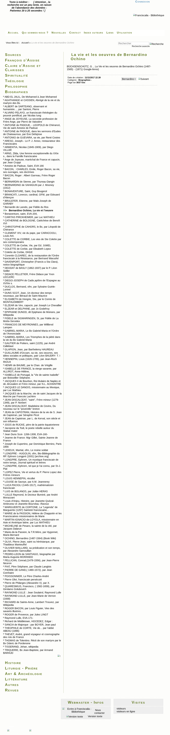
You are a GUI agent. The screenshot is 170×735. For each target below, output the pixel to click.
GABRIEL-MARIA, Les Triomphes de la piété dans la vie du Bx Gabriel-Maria (31, 338)
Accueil (25, 42)
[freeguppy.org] (12, 730)
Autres (12, 685)
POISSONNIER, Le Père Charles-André (27, 576)
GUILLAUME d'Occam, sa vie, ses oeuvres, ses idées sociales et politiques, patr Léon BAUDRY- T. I (31, 354)
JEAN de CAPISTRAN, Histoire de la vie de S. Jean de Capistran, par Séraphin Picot (32, 413)
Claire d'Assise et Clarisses (23, 68)
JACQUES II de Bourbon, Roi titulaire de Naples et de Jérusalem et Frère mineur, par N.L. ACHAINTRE (32, 382)
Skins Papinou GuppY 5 (13, 733)
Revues (12, 690)
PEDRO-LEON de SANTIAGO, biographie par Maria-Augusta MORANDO (29, 555)
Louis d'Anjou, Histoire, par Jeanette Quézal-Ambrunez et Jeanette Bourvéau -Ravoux (28, 502)
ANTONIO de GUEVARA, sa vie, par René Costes (32, 137)
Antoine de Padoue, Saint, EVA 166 (24, 165)
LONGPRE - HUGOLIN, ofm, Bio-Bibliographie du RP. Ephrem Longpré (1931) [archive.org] (31, 455)
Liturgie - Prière (21, 668)
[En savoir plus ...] (34, 730)
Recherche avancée (141, 46)
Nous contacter (99, 711)
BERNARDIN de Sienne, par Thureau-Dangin (30, 181)
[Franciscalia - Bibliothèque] (148, 15)
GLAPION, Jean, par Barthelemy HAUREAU (29, 349)
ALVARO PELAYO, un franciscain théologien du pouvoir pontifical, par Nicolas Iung (30, 114)
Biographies (16, 92)
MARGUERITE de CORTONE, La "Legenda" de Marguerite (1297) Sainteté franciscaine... (30, 508)
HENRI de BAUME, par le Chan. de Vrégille (29, 365)
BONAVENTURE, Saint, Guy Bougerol (26, 191)
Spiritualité (16, 75)
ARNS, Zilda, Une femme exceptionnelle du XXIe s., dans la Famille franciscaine (30, 155)
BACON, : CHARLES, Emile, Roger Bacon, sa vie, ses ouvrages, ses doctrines (31, 170)
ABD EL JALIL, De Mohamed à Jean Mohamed (31, 96)
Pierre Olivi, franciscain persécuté (23, 579)
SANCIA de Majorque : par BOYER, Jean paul (30, 624)
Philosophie (16, 86)
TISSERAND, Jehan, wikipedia (21, 646)
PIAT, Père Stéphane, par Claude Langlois (28, 566)
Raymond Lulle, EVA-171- (19, 618)
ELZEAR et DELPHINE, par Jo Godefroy (27, 308)
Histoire (13, 663)
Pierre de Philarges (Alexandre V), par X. (27, 583)
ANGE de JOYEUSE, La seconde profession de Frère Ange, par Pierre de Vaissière (30, 120)
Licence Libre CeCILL (28, 733)
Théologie (14, 81)
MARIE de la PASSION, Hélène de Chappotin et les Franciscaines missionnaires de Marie (32, 515)
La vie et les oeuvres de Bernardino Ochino (109, 57)
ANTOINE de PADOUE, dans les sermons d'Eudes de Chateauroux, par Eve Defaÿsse (32, 133)
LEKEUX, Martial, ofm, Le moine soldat (26, 450)
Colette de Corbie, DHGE (19, 252)
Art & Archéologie (23, 674)
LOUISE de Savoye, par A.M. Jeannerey (27, 481)
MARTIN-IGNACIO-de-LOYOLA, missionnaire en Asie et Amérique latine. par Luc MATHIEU (31, 521)
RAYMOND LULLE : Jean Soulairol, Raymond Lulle (33, 592)
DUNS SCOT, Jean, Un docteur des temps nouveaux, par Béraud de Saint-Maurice (27, 294)
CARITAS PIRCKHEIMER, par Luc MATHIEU (30, 217)
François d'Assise (22, 60)
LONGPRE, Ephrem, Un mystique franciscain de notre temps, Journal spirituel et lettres (30, 461)
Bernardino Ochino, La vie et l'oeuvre (31, 210)
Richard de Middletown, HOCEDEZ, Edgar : (29, 621)
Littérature (16, 679)
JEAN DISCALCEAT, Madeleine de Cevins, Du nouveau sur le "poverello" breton (29, 407)
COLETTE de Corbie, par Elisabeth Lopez (28, 248)
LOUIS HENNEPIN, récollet (20, 478)
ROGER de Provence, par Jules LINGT (26, 614)
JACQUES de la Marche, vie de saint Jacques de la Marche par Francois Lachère (32, 395)
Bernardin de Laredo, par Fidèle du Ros (26, 207)
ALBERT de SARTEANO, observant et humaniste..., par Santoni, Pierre (25, 108)
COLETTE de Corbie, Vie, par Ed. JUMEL (28, 245)
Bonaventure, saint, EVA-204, (21, 213)
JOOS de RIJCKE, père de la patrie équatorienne (32, 424)
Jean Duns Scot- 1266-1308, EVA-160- (26, 434)
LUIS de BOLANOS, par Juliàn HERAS (26, 491)
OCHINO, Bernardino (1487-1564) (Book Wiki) (30, 538)
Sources (13, 55)
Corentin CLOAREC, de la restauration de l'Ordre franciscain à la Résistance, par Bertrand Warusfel (31, 257)
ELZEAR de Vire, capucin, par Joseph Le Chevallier (33, 305)
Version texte (94, 716)
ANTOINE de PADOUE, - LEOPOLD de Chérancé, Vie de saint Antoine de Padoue (31, 126)
